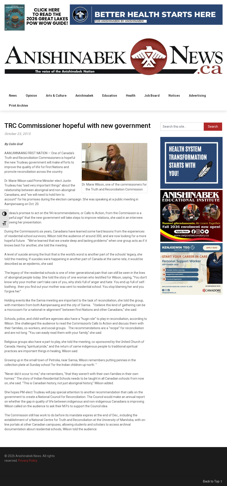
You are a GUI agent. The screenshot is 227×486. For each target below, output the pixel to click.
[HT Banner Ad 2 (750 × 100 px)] (146, 23)
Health (130, 95)
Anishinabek (84, 95)
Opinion (31, 95)
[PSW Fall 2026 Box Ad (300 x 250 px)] (191, 294)
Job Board (152, 95)
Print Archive (18, 105)
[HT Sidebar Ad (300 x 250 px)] (191, 187)
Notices (174, 95)
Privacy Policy (27, 460)
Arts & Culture (56, 95)
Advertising (197, 95)
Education (109, 95)
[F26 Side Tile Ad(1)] (191, 240)
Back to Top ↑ (213, 481)
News (13, 95)
